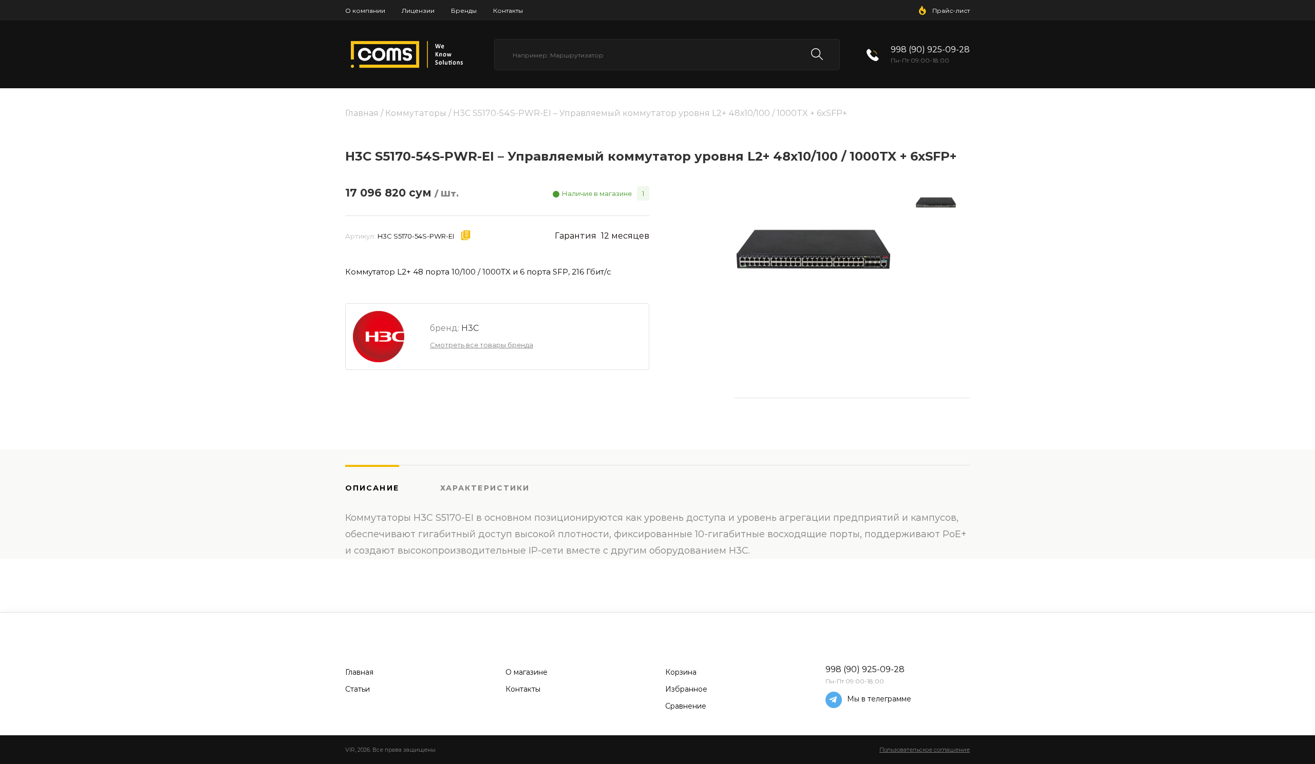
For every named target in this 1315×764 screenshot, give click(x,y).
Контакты (508, 10)
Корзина (681, 672)
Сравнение (685, 706)
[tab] (392, 487)
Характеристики (485, 488)
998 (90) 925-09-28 (930, 49)
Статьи (357, 689)
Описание (372, 488)
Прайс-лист (951, 10)
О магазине (526, 672)
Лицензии (418, 10)
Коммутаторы (415, 113)
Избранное (686, 689)
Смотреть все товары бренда (481, 345)
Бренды (464, 10)
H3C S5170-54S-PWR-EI (416, 236)
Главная (362, 113)
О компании (365, 10)
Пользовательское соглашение (924, 749)
